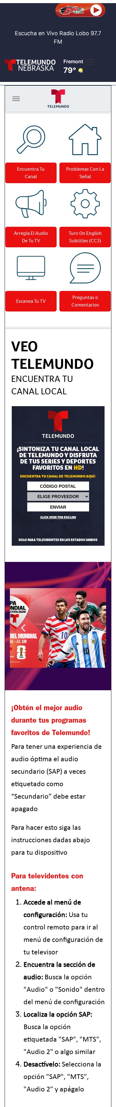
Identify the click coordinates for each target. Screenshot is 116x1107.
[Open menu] (90, 61)
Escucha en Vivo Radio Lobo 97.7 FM (58, 37)
